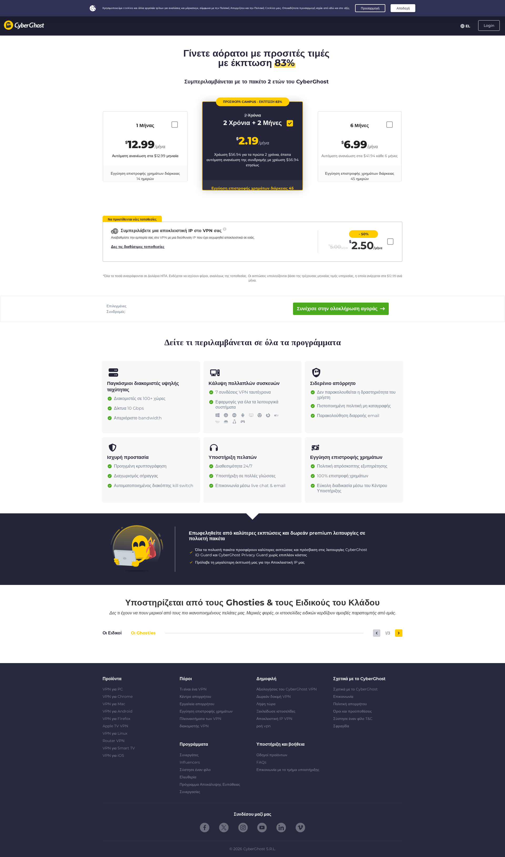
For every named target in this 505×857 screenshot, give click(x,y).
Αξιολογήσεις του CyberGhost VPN (286, 689)
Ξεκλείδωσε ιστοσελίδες (275, 711)
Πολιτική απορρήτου (350, 703)
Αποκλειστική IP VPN (274, 718)
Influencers (190, 762)
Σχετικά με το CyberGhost (355, 689)
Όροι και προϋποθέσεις (352, 711)
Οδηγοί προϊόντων (271, 755)
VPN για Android (117, 711)
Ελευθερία (188, 777)
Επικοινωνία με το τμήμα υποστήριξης (287, 769)
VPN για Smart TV (119, 748)
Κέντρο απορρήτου (195, 696)
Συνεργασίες (190, 791)
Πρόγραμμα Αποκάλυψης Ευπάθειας (210, 784)
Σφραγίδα (341, 726)
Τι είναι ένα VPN (193, 689)
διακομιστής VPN (194, 726)
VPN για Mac (114, 703)
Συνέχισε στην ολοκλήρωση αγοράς (337, 309)
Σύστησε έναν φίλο (195, 769)
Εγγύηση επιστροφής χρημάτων (206, 711)
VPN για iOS (113, 755)
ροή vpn (263, 726)
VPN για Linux (115, 733)
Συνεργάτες (189, 755)
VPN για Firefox (116, 718)
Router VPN (113, 740)
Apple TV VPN (115, 726)
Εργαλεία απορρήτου (197, 703)
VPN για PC (113, 689)
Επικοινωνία (343, 696)
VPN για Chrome (118, 696)
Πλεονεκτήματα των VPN (200, 718)
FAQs (261, 762)
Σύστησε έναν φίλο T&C (352, 718)
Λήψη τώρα (265, 703)
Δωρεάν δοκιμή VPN (273, 696)
